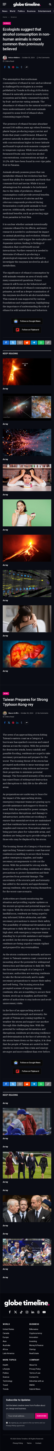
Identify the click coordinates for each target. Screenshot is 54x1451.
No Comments (44, 58)
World (12, 11)
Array (5, 388)
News (4, 11)
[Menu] (4, 4)
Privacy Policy (11, 1426)
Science (7, 23)
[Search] (49, 4)
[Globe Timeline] (27, 4)
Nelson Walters (14, 58)
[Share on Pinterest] (13, 67)
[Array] (27, 371)
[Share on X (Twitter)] (9, 67)
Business (31, 11)
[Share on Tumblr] (21, 67)
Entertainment (44, 11)
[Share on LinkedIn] (17, 67)
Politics (21, 11)
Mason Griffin (13, 713)
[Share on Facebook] (5, 67)
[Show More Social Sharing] (27, 67)
